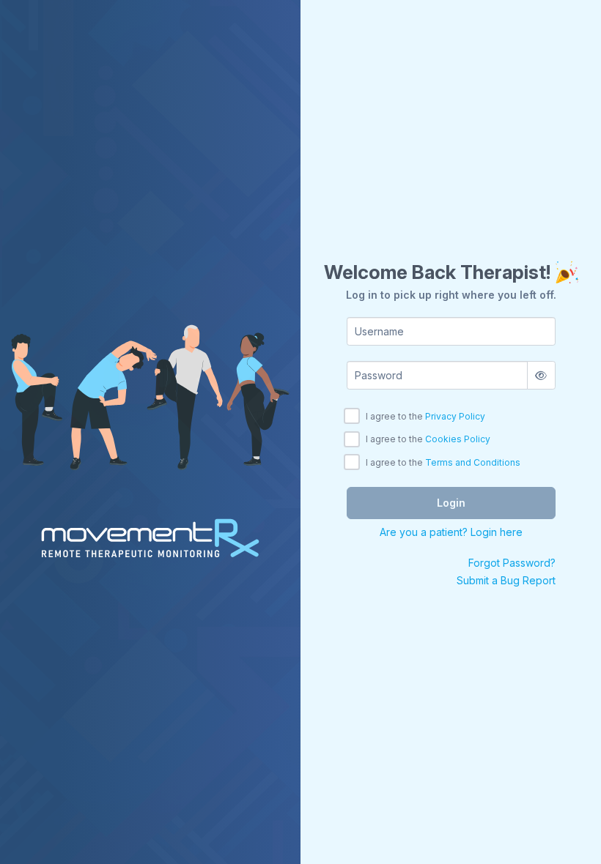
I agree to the (425, 416)
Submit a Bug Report (506, 580)
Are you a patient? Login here (451, 532)
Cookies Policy (457, 438)
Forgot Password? (512, 562)
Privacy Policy (455, 416)
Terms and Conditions (472, 462)
